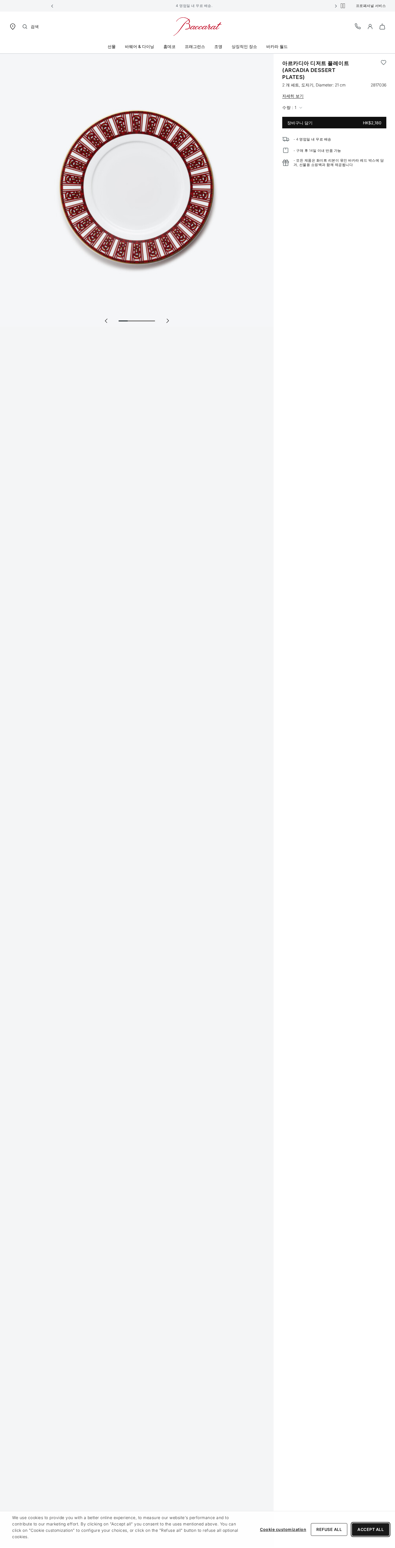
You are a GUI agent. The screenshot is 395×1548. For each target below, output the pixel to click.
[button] (52, 6)
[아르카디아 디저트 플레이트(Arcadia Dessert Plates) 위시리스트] (383, 70)
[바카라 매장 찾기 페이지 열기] (12, 26)
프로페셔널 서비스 (371, 5)
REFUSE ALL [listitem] (329, 1529)
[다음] (167, 320)
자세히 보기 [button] (293, 95)
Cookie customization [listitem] (283, 1529)
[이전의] (106, 320)
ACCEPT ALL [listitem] (370, 1529)
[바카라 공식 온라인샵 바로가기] (197, 26)
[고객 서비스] (358, 26)
